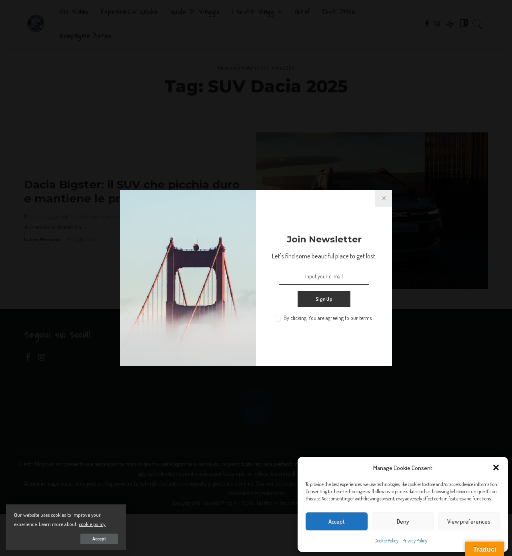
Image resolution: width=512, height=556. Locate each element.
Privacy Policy (414, 541)
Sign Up (324, 299)
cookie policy (92, 523)
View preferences (468, 521)
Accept (336, 521)
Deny (403, 521)
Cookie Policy (386, 541)
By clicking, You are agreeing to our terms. (328, 317)
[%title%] (383, 198)
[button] (496, 468)
